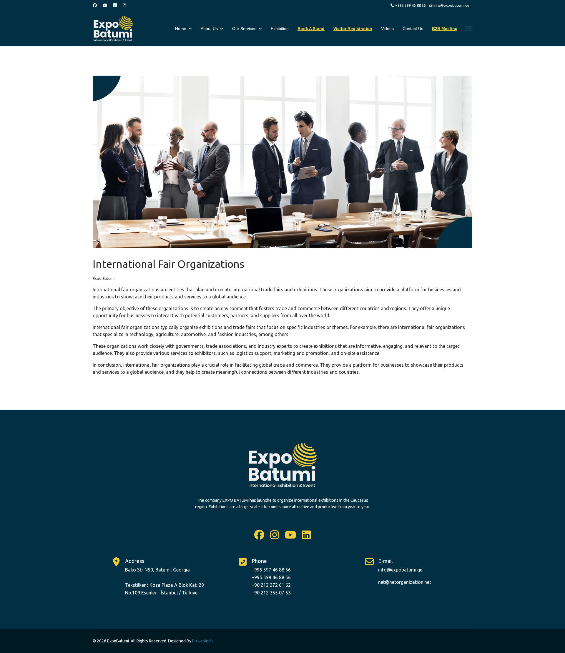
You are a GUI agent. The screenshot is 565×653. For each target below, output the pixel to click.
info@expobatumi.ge (451, 5)
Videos (387, 28)
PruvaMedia (203, 641)
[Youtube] (105, 5)
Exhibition (280, 28)
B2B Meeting (445, 28)
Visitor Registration (352, 28)
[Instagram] (124, 5)
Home (180, 28)
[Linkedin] (115, 5)
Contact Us (413, 28)
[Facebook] (95, 5)
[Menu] (468, 28)
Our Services (244, 28)
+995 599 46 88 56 (410, 5)
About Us (209, 28)
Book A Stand (311, 28)
